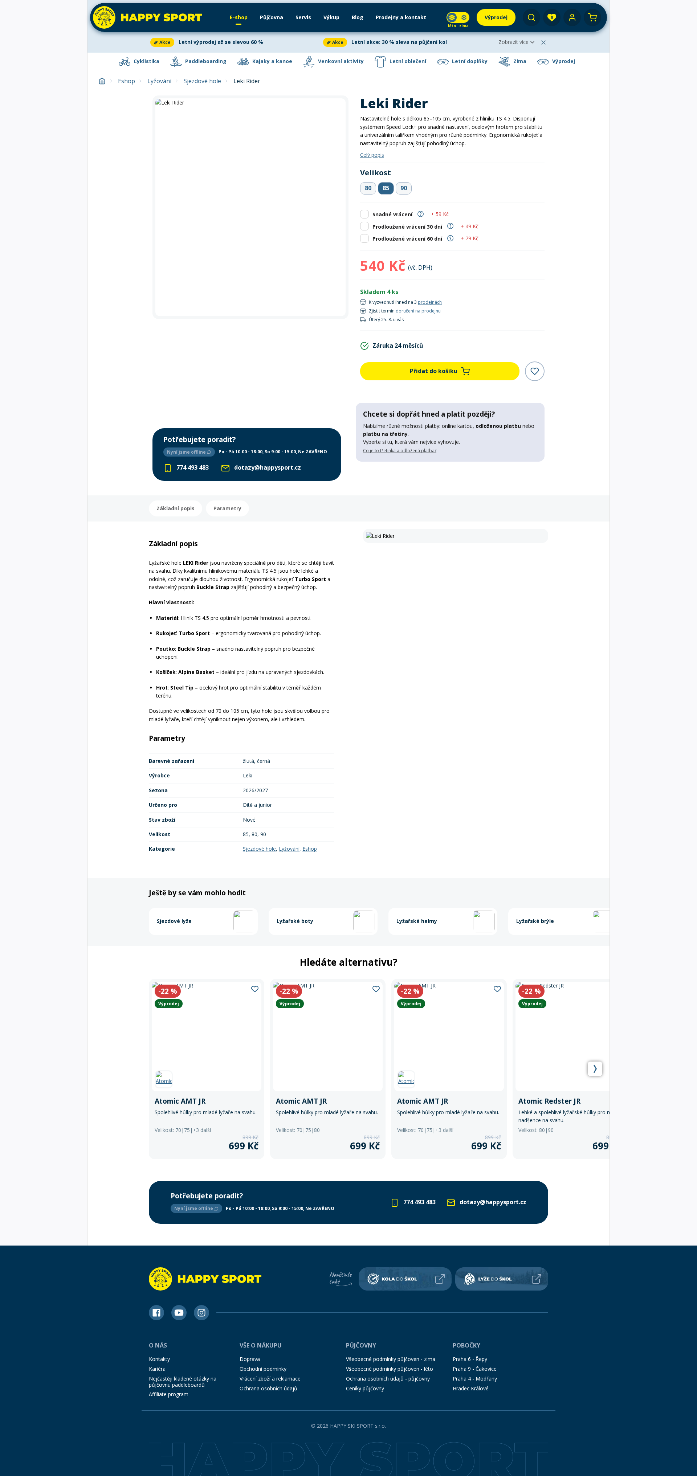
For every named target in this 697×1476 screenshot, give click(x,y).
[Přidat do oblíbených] (535, 371)
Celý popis (372, 154)
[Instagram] (201, 1312)
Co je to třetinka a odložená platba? (399, 450)
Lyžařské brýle (535, 920)
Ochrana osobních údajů (268, 1388)
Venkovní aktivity (340, 61)
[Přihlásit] (572, 17)
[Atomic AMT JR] (206, 1069)
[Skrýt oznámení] (543, 42)
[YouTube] (179, 1312)
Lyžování (159, 81)
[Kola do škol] (405, 1279)
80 (368, 188)
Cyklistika (145, 61)
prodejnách (430, 302)
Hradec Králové (471, 1388)
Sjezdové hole (202, 81)
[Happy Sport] (147, 17)
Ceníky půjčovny (365, 1388)
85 (386, 188)
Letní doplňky (469, 61)
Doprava (250, 1359)
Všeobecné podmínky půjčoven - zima (390, 1359)
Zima (519, 61)
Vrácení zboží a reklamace (270, 1378)
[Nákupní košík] (592, 17)
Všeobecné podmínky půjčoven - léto (389, 1368)
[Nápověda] (420, 213)
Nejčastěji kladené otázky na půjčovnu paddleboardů (182, 1381)
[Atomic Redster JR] (570, 1069)
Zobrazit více (513, 41)
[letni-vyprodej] (450, 477)
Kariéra (157, 1368)
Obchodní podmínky (263, 1368)
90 (403, 188)
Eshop (126, 81)
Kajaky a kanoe (271, 61)
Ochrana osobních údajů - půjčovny (388, 1378)
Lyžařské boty (295, 920)
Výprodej (563, 61)
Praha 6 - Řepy (470, 1359)
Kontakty (159, 1359)
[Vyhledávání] (531, 17)
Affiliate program (168, 1394)
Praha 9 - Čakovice (475, 1368)
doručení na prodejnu (418, 311)
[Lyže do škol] (501, 1279)
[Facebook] (156, 1312)
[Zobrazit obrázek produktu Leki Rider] (250, 207)
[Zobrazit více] (235, 42)
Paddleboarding (205, 61)
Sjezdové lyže (174, 920)
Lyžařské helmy (416, 920)
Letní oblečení (407, 61)
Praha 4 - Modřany (475, 1378)
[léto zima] (458, 17)
